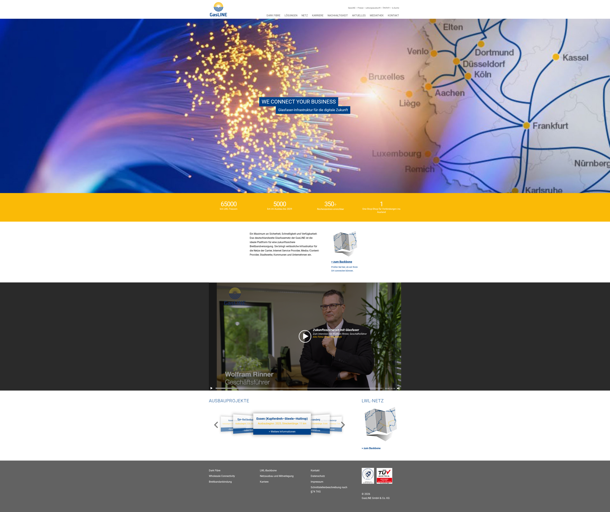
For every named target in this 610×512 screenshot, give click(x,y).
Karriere (264, 481)
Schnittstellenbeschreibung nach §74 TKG (329, 489)
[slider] (299, 388)
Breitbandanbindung (220, 481)
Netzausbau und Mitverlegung (277, 476)
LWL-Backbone (268, 470)
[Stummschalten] (398, 388)
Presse (360, 8)
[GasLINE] (218, 9)
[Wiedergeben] (211, 388)
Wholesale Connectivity (222, 476)
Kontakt (315, 470)
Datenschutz (318, 476)
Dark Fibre (214, 470)
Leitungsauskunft (373, 8)
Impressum (317, 481)
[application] (305, 336)
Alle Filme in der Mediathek (327, 336)
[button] (305, 336)
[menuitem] (273, 16)
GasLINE (351, 8)
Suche (396, 8)
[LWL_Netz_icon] (345, 244)
